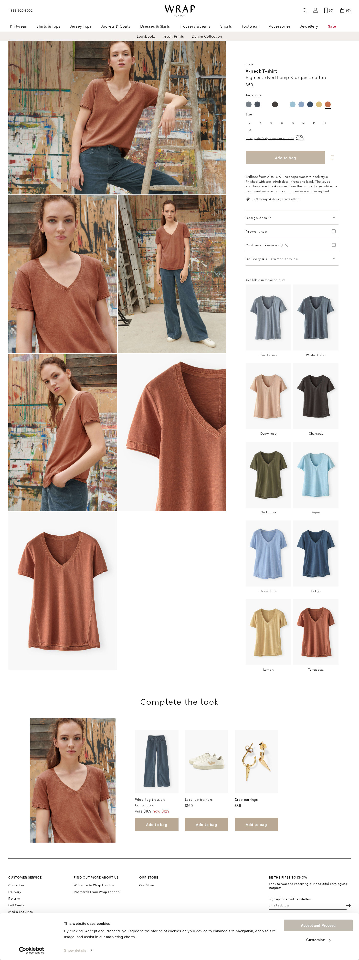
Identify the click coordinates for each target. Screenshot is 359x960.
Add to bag (156, 824)
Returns (14, 898)
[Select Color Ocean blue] (301, 104)
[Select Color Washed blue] (257, 104)
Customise (315, 939)
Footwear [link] (250, 26)
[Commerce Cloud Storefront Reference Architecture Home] (179, 11)
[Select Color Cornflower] (249, 104)
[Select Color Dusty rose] (266, 104)
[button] (315, 10)
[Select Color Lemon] (319, 104)
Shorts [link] (226, 26)
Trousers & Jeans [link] (195, 26)
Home (249, 64)
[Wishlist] (332, 157)
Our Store (146, 885)
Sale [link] (332, 26)
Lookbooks (146, 36)
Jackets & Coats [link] (115, 26)
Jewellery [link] (309, 26)
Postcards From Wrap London (96, 892)
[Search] (305, 10)
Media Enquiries (20, 911)
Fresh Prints (173, 36)
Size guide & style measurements (270, 138)
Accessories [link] (280, 26)
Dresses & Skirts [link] (155, 26)
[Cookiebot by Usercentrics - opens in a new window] (31, 950)
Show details (75, 950)
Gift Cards (16, 905)
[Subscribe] (348, 905)
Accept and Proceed (318, 925)
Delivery (14, 892)
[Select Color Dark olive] (284, 104)
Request (275, 887)
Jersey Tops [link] (81, 26)
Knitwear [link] (18, 26)
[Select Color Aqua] (293, 104)
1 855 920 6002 (20, 10)
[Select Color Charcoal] (275, 104)
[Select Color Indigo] (310, 104)
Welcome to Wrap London (94, 885)
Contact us (16, 885)
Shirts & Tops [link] (48, 26)
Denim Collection (207, 36)
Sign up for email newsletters (290, 899)
